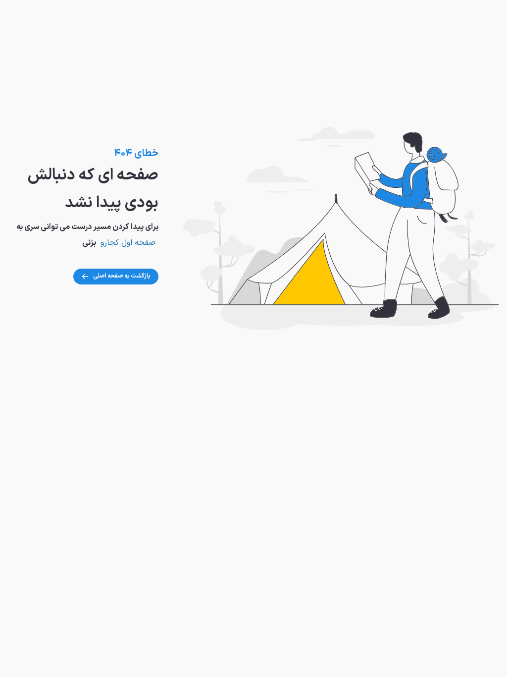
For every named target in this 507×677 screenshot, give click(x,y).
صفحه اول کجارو (128, 243)
